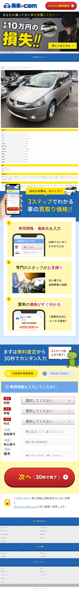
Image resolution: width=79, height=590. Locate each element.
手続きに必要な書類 (4, 534)
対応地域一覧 (3, 578)
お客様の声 (42, 537)
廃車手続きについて (4, 530)
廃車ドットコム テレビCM (3, 572)
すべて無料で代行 (43, 527)
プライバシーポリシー (5, 575)
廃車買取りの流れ (43, 530)
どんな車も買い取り (4, 527)
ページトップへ (39, 585)
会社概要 (2, 568)
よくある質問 (3, 541)
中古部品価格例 (43, 556)
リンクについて (43, 575)
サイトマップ (42, 578)
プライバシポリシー (25, 506)
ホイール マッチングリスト (43, 553)
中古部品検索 (3, 556)
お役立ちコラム (3, 552)
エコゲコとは (44, 572)
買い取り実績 (3, 537)
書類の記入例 (42, 534)
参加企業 (41, 568)
